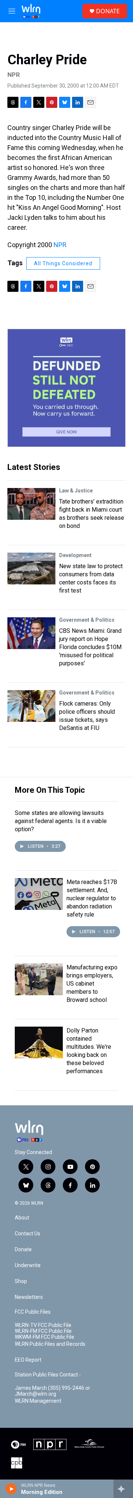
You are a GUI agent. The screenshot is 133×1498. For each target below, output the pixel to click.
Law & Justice (76, 491)
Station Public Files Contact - (48, 1375)
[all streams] (123, 1489)
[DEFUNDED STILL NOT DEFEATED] (66, 388)
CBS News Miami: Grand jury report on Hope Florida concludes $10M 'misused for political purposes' (90, 647)
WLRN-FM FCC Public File (43, 1331)
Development (75, 555)
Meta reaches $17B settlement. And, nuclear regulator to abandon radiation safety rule (91, 898)
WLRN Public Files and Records (50, 1344)
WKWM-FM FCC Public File (44, 1337)
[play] (11, 1488)
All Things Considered (63, 263)
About (22, 1218)
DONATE (108, 11)
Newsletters (29, 1297)
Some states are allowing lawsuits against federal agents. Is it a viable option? (61, 821)
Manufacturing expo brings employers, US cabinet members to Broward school (91, 983)
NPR (60, 245)
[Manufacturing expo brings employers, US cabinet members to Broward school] (39, 979)
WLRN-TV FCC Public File (43, 1325)
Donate (23, 1249)
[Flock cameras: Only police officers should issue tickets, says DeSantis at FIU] (31, 706)
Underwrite (28, 1265)
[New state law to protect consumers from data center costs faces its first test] (31, 568)
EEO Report (28, 1360)
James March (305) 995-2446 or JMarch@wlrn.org (52, 1391)
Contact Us (27, 1233)
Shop (21, 1281)
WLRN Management (38, 1401)
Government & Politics (87, 620)
